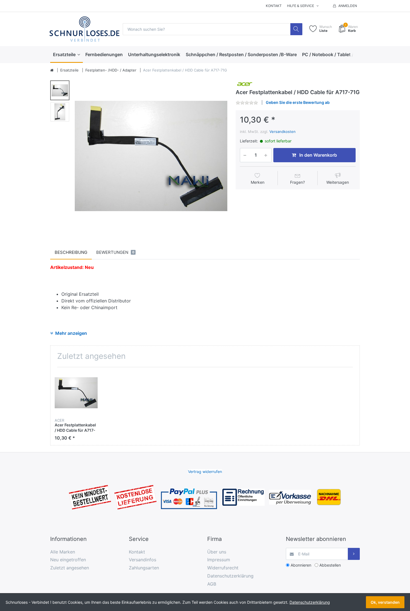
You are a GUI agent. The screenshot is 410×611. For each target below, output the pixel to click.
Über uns (216, 552)
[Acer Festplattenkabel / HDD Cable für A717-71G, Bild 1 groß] (59, 90)
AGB (211, 584)
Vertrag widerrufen (205, 471)
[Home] (52, 70)
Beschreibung (71, 252)
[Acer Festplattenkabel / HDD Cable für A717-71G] (151, 156)
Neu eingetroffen (68, 559)
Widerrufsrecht (222, 568)
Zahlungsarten (144, 568)
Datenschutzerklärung (230, 576)
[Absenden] (354, 554)
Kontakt (274, 6)
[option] (151, 156)
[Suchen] (296, 29)
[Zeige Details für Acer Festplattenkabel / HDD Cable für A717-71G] (76, 392)
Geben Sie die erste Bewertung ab (298, 102)
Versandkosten (282, 131)
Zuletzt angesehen (69, 568)
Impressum (218, 559)
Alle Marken (62, 552)
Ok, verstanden (385, 602)
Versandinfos (142, 559)
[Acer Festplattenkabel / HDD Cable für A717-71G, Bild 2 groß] (59, 111)
